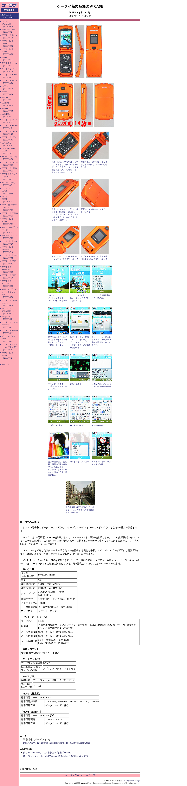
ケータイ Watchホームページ (80, 775)
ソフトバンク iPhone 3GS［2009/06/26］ (8, 23)
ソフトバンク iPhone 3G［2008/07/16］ (8, 249)
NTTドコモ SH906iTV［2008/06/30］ (8, 269)
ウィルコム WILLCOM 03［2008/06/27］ (8, 311)
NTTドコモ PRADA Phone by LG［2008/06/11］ (10, 324)
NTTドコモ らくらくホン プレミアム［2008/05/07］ (10, 347)
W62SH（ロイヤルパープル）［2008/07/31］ (10, 230)
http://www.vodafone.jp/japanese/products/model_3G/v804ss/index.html (56, 743)
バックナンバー (8, 364)
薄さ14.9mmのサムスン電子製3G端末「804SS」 (48, 752)
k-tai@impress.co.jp (132, 780)
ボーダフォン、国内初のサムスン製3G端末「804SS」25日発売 (55, 756)
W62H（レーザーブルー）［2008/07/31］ (9, 207)
